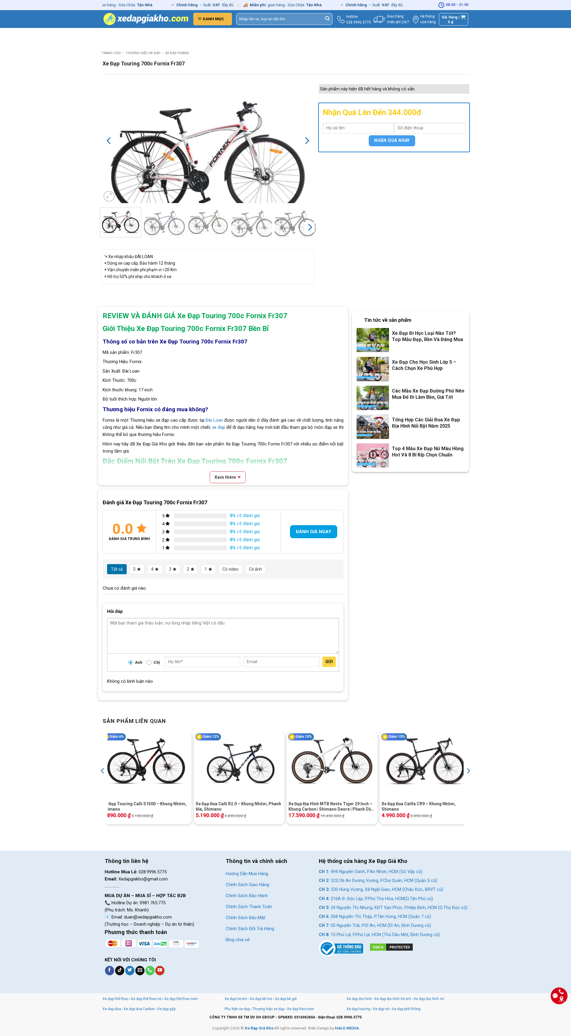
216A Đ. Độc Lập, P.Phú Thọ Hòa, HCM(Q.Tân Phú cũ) (376, 898)
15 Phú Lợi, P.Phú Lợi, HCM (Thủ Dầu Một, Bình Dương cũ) (379, 934)
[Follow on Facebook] (109, 970)
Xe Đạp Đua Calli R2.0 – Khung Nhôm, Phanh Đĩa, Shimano (238, 806)
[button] (212, 19)
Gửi (329, 661)
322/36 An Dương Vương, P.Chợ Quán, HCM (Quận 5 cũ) (378, 880)
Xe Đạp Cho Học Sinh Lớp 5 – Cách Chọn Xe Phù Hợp (424, 365)
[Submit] (327, 19)
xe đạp (218, 427)
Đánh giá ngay (313, 531)
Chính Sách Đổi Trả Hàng (250, 928)
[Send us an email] (140, 970)
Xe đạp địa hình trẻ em (392, 999)
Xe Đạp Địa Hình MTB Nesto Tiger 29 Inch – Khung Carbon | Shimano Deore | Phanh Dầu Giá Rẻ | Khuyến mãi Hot (331, 806)
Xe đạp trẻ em (236, 999)
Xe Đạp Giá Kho (259, 1028)
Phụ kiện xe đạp (237, 1009)
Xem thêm (225, 477)
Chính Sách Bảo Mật (245, 917)
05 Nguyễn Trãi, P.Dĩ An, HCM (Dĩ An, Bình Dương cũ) (375, 925)
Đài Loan (213, 420)
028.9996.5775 (358, 22)
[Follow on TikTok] (119, 970)
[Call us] (150, 970)
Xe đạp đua (112, 1009)
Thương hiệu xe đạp (143, 53)
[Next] (306, 140)
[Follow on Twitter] (129, 970)
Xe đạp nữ (381, 1009)
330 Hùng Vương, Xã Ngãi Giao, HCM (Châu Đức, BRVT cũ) (381, 889)
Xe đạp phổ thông (406, 1009)
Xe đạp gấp (166, 1009)
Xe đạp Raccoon (300, 1009)
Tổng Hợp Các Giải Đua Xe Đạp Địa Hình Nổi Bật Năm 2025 (426, 423)
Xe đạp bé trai (261, 999)
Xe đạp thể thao (115, 999)
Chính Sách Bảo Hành (247, 895)
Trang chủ (111, 53)
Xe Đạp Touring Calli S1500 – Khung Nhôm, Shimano (144, 806)
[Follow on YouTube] (159, 970)
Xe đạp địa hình (359, 999)
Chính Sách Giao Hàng (247, 884)
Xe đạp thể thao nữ (146, 999)
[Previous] (109, 140)
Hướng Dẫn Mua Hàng (247, 873)
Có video (230, 569)
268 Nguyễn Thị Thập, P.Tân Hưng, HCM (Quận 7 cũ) (375, 916)
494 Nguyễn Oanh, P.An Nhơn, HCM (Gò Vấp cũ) (370, 871)
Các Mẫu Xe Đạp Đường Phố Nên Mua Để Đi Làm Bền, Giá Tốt (428, 394)
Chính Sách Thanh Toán (249, 906)
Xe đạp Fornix (177, 53)
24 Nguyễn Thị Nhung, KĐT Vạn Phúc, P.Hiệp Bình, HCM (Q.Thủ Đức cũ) (393, 907)
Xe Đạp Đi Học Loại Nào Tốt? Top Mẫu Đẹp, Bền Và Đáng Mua (427, 336)
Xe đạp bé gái (286, 999)
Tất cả (117, 569)
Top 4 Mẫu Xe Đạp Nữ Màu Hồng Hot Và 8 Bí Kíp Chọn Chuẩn (428, 452)
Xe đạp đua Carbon (139, 1009)
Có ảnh (255, 569)
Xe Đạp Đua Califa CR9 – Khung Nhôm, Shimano (419, 806)
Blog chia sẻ (238, 939)
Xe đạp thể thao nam (181, 999)
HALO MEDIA (347, 1028)
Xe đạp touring (358, 1009)
